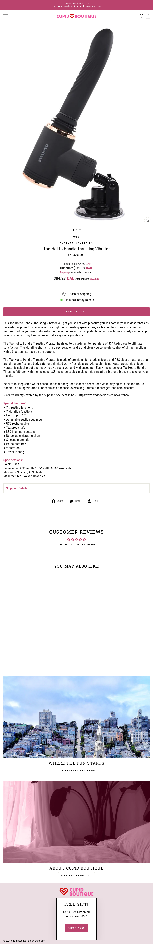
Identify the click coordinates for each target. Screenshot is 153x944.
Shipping (64, 272)
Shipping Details (17, 488)
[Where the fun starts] (76, 717)
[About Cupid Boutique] (76, 822)
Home (75, 236)
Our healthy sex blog (76, 770)
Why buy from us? (76, 875)
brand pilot (40, 940)
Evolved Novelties (76, 243)
